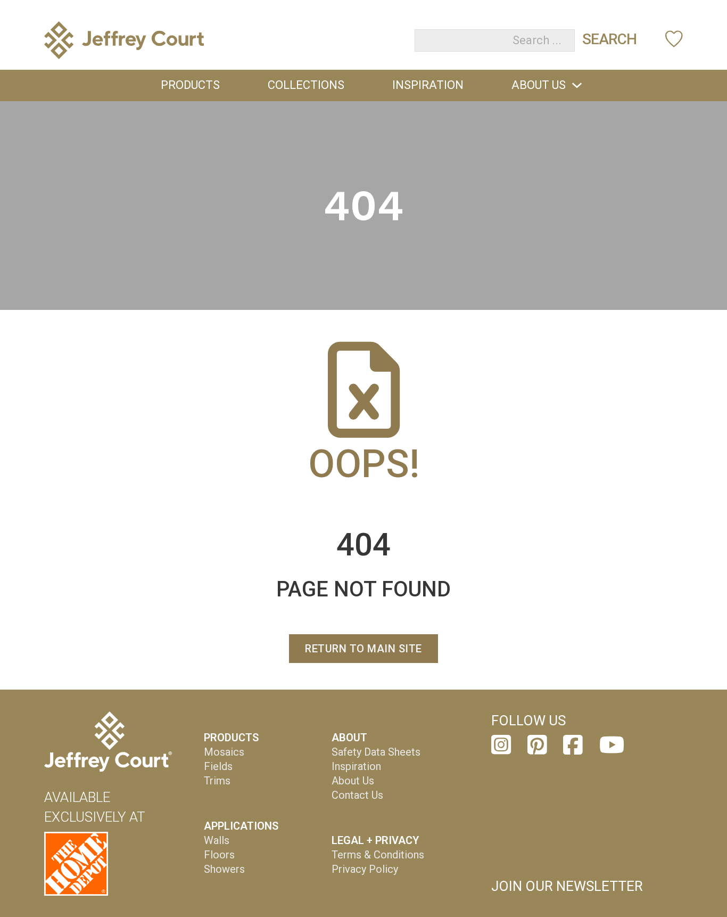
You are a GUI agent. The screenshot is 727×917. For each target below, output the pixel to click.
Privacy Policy (365, 869)
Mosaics (224, 752)
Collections (306, 85)
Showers (224, 869)
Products (190, 85)
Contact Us (357, 795)
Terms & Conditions (378, 854)
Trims (217, 780)
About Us (538, 85)
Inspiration (428, 85)
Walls (216, 840)
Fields (218, 766)
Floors (219, 854)
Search (609, 39)
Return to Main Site (363, 648)
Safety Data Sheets (376, 752)
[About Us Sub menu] (577, 85)
